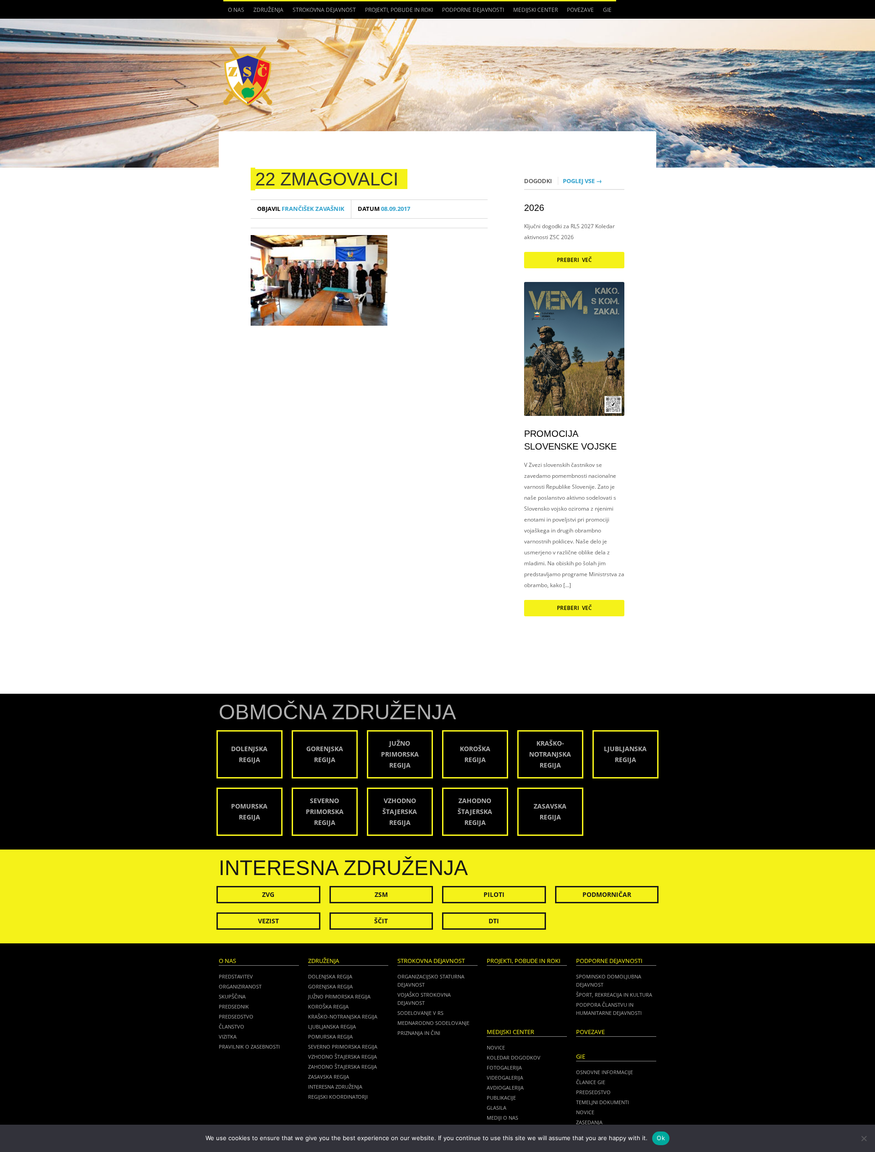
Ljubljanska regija (332, 1026)
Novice (496, 1047)
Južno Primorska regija (339, 996)
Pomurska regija (330, 1036)
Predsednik (234, 1006)
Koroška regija (328, 1006)
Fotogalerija (504, 1067)
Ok (661, 1138)
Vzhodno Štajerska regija (342, 1056)
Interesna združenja (335, 1086)
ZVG (268, 894)
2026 (534, 208)
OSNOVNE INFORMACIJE (604, 1072)
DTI (494, 920)
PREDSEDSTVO (593, 1092)
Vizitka (228, 1036)
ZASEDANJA (589, 1122)
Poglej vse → (582, 181)
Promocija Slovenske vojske (570, 440)
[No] (863, 1138)
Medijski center (533, 12)
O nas (233, 12)
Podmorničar (606, 894)
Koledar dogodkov (513, 1057)
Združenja (266, 12)
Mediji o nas (502, 1117)
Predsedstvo (236, 1016)
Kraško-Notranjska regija (342, 1016)
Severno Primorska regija (342, 1046)
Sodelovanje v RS (420, 1012)
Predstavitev (236, 976)
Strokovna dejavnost (322, 12)
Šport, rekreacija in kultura (614, 994)
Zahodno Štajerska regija (342, 1066)
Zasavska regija (328, 1076)
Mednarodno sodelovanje (433, 1022)
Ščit (381, 920)
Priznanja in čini (418, 1032)
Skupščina (232, 996)
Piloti (494, 894)
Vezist (268, 920)
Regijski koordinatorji (338, 1096)
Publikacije (501, 1097)
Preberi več (574, 260)
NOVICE (585, 1112)
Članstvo (231, 1026)
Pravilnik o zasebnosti (249, 1046)
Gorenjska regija (330, 986)
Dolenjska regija (330, 976)
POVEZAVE (580, 10)
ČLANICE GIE (590, 1082)
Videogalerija (505, 1077)
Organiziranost (240, 986)
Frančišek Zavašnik (301, 209)
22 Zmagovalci (326, 179)
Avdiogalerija (505, 1087)
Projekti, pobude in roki (399, 10)
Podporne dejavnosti (471, 12)
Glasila (496, 1107)
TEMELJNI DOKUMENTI (602, 1102)
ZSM (381, 894)
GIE (605, 12)
